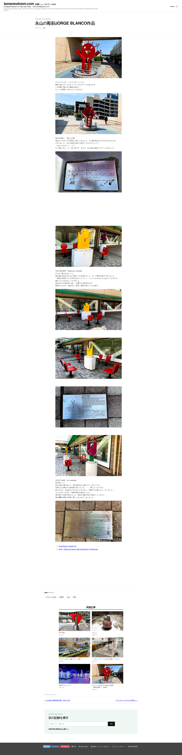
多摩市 (61, 597)
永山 (68, 597)
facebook (56, 746)
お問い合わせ (84, 746)
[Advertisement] (91, 208)
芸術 (44, 28)
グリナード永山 (51, 597)
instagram (65, 746)
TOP (74, 746)
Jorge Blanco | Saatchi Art (67, 546)
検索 (111, 723)
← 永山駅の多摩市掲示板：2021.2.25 (57, 700)
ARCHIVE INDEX (133, 746)
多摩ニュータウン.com (45, 4)
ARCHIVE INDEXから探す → (59, 729)
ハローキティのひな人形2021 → (126, 700)
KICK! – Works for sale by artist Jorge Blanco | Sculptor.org (78, 549)
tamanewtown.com (19, 3)
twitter (47, 746)
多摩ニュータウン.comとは (101, 746)
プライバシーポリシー (118, 746)
